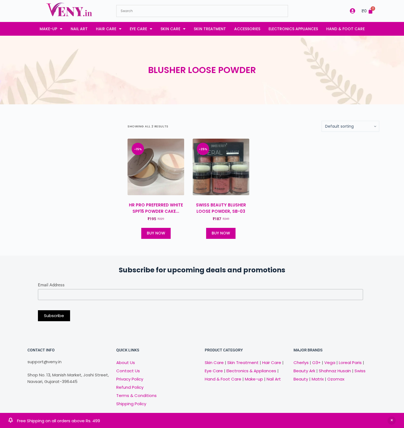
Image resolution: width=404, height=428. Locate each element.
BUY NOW (156, 233)
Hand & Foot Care (345, 29)
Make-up (48, 29)
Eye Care (138, 29)
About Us (125, 362)
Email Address (51, 284)
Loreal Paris (350, 362)
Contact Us (128, 371)
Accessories (247, 29)
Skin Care (170, 29)
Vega (329, 362)
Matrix (318, 379)
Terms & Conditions (136, 395)
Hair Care (106, 29)
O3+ (316, 362)
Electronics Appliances (293, 29)
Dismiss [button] (392, 420)
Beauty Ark (304, 371)
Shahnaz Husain (335, 371)
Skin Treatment (210, 29)
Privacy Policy (129, 379)
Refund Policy (129, 387)
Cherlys (301, 362)
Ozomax (335, 379)
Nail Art (79, 29)
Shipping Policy (131, 404)
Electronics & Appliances (251, 371)
